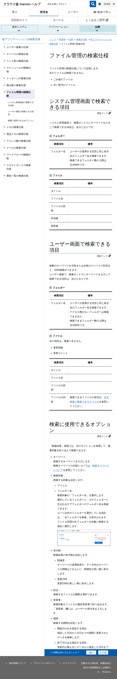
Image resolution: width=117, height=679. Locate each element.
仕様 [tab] (97, 27)
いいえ (103, 652)
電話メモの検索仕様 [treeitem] (17, 134)
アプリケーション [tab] (58, 27)
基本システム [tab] (19, 27)
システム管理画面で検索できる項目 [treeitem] (21, 103)
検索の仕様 (81, 39)
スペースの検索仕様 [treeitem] (17, 54)
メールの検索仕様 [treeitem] (16, 147)
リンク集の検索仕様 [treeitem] (17, 61)
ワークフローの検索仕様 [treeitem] (18, 156)
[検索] (93, 4)
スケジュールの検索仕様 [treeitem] (18, 70)
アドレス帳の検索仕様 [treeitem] (18, 141)
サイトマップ (69, 663)
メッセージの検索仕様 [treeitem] (18, 78)
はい (91, 652)
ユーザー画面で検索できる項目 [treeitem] (21, 113)
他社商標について (17, 663)
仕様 (71, 39)
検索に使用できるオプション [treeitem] (21, 120)
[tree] (23, 350)
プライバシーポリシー (44, 663)
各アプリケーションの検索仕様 (21, 39)
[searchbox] (67, 4)
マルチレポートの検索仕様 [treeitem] (18, 167)
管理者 (62, 39)
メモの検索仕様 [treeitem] (14, 127)
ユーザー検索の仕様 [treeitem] (17, 47)
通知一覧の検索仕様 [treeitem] (17, 175)
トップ (52, 39)
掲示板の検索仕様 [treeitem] (16, 85)
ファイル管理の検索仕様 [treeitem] (18, 94)
